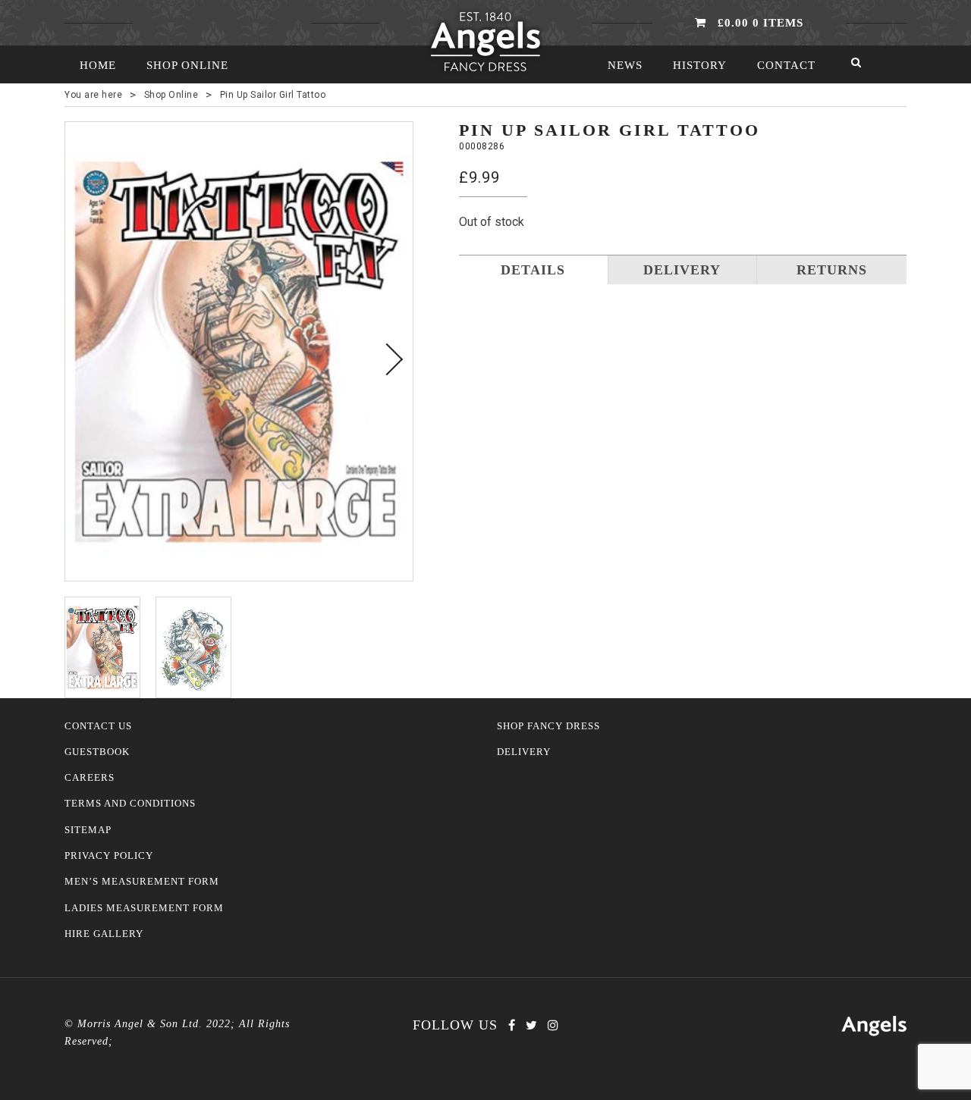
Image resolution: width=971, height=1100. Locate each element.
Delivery (524, 752)
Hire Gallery (103, 934)
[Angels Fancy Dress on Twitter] (531, 1025)
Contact (786, 65)
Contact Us (98, 726)
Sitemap (88, 830)
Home (98, 65)
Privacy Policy (108, 856)
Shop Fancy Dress (548, 726)
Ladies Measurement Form (144, 908)
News (625, 65)
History (700, 65)
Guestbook (97, 752)
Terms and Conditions (130, 803)
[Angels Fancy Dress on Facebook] (511, 1025)
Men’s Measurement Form (141, 881)
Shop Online (187, 65)
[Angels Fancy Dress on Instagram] (553, 1025)
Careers (89, 778)
